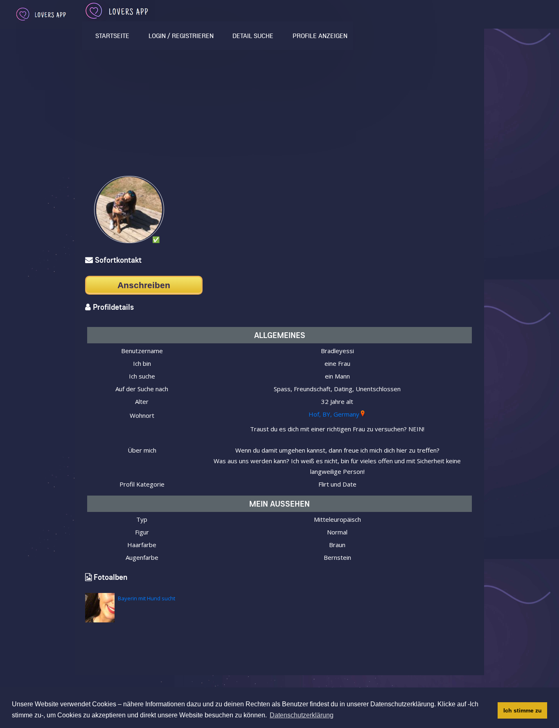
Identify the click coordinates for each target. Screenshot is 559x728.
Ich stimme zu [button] (522, 710)
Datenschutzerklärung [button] (302, 715)
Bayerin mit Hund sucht (146, 598)
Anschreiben (143, 285)
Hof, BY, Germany (334, 414)
